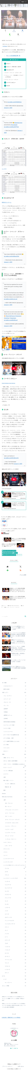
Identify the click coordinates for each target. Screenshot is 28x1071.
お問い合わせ (21, 1066)
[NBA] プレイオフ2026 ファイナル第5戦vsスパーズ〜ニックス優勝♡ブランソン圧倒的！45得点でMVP (13, 998)
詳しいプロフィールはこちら (9, 1045)
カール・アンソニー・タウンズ (11, 79)
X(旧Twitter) (5, 46)
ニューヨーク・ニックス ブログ (9, 554)
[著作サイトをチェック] (7, 566)
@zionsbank (14, 124)
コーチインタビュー (11, 82)
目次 (13, 59)
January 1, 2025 (8, 262)
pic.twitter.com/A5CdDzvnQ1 (11, 458)
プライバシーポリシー (7, 1066)
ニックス (4, 168)
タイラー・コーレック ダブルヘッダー (13, 72)
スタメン (9, 63)
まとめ (8, 85)
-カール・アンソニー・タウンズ (9, 550)
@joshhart (6, 318)
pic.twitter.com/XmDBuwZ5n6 (11, 256)
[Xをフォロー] (20, 566)
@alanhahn (13, 318)
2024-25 (20, 554)
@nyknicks (18, 316)
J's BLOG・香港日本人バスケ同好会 (11, 1017)
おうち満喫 (14, 1040)
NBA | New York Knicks (7, 552)
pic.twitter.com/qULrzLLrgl (10, 299)
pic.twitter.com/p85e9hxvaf (10, 320)
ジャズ (16, 552)
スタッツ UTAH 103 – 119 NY (14, 66)
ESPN (3, 193)
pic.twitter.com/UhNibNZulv (15, 102)
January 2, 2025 (8, 107)
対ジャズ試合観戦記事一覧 (13, 55)
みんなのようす (10, 69)
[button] (18, 34)
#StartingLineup (18, 122)
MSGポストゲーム (6, 202)
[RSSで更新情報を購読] (20, 570)
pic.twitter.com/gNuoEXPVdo (11, 127)
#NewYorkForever (10, 316)
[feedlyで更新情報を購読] (7, 570)
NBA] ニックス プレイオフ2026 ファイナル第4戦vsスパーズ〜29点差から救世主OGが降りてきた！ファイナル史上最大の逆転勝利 (14, 1005)
